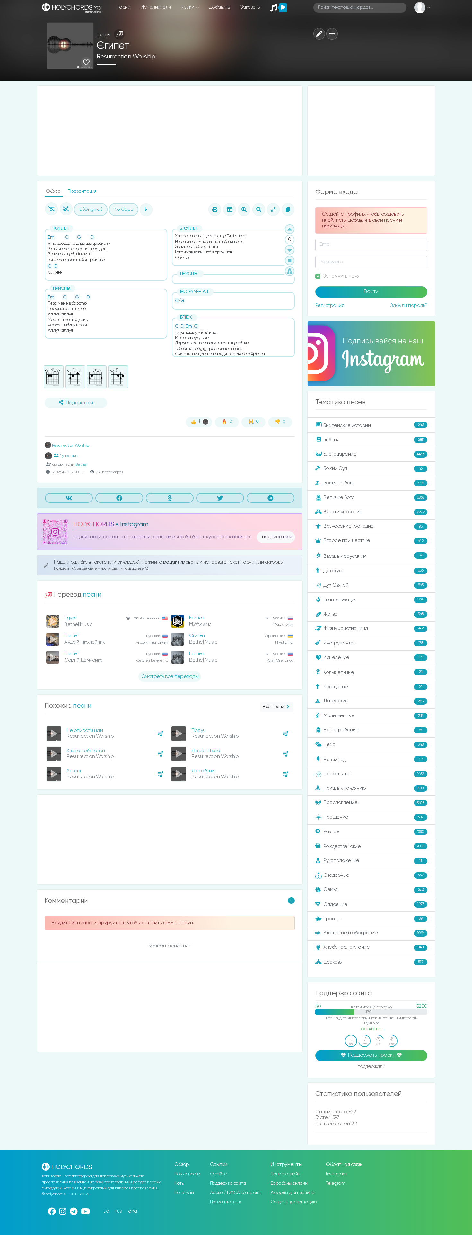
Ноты (179, 1183)
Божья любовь (373, 482)
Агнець (74, 771)
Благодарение (373, 454)
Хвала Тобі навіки (85, 750)
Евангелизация (373, 599)
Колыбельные (373, 672)
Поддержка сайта (228, 1183)
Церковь (373, 961)
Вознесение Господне (372, 526)
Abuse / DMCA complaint (235, 1192)
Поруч (198, 730)
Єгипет (197, 635)
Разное (373, 831)
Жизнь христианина (373, 628)
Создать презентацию (294, 1202)
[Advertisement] (169, 131)
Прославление (373, 802)
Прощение (373, 817)
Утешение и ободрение (374, 932)
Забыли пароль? (408, 305)
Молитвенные (373, 715)
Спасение (373, 904)
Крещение (373, 686)
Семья (373, 889)
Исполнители (156, 7)
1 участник (69, 456)
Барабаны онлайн (289, 1183)
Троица (372, 918)
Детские (373, 570)
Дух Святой (373, 585)
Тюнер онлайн (285, 1174)
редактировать (181, 562)
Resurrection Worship (126, 56)
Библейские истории (373, 425)
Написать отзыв (225, 1202)
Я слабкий (202, 771)
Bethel (81, 464)
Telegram (335, 1183)
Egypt (70, 618)
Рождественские (374, 846)
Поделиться (79, 402)
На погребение (372, 729)
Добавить (219, 7)
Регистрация (329, 305)
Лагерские (373, 700)
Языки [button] (188, 7)
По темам (184, 1192)
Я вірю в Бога (205, 750)
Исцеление (373, 657)
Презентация (82, 191)
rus (118, 1211)
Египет (196, 617)
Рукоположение (372, 860)
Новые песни (187, 1174)
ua (106, 1211)
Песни (123, 7)
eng (132, 1211)
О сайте (218, 1174)
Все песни (273, 707)
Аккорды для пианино (292, 1192)
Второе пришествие (373, 540)
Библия (373, 439)
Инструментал (373, 642)
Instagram (336, 1174)
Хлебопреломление (373, 947)
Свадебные (373, 875)
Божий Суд (373, 468)
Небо (373, 744)
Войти (371, 291)
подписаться (277, 536)
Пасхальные (373, 773)
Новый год (373, 759)
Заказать (250, 7)
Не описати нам (84, 730)
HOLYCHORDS (93, 524)
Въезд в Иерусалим (373, 556)
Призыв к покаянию (373, 788)
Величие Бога (373, 497)
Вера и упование (374, 512)
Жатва (373, 614)
